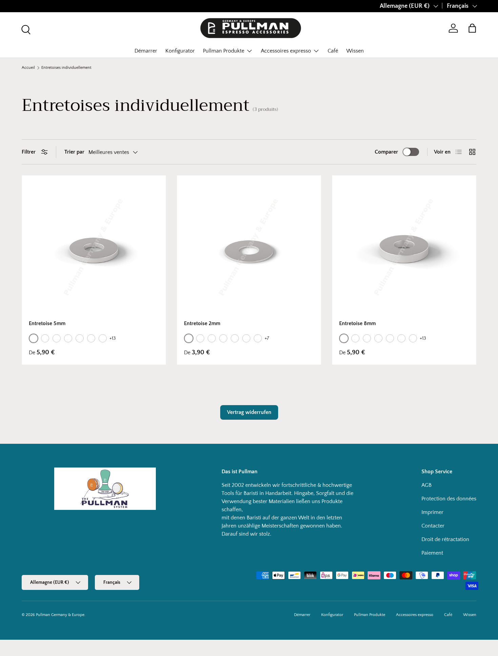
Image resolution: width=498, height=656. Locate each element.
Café (333, 51)
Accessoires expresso (286, 51)
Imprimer (432, 512)
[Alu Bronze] (45, 338)
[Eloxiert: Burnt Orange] (91, 338)
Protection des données (448, 499)
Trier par (74, 152)
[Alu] (33, 338)
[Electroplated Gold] (68, 338)
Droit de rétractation (445, 539)
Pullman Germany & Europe (60, 615)
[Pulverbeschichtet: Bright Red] (258, 338)
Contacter (432, 526)
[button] (472, 28)
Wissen (355, 51)
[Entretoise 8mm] (404, 247)
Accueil (28, 68)
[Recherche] (25, 28)
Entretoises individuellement (66, 68)
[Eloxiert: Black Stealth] (235, 338)
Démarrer (145, 51)
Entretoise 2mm (202, 323)
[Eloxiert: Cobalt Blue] (103, 338)
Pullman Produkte (223, 51)
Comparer (386, 152)
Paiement (432, 553)
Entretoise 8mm (357, 323)
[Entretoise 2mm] (249, 247)
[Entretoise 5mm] (94, 247)
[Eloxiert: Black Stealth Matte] (80, 338)
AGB (426, 485)
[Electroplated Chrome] (57, 338)
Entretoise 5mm (47, 323)
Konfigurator (180, 51)
